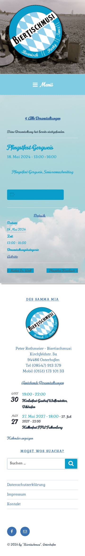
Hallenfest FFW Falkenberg (42, 427)
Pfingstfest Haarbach (62, 270)
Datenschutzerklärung (26, 484)
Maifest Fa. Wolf (20, 270)
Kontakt (14, 504)
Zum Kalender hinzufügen (36, 194)
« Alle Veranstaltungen (42, 118)
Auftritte (12, 256)
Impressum (16, 494)
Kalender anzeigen (20, 438)
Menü (47, 84)
